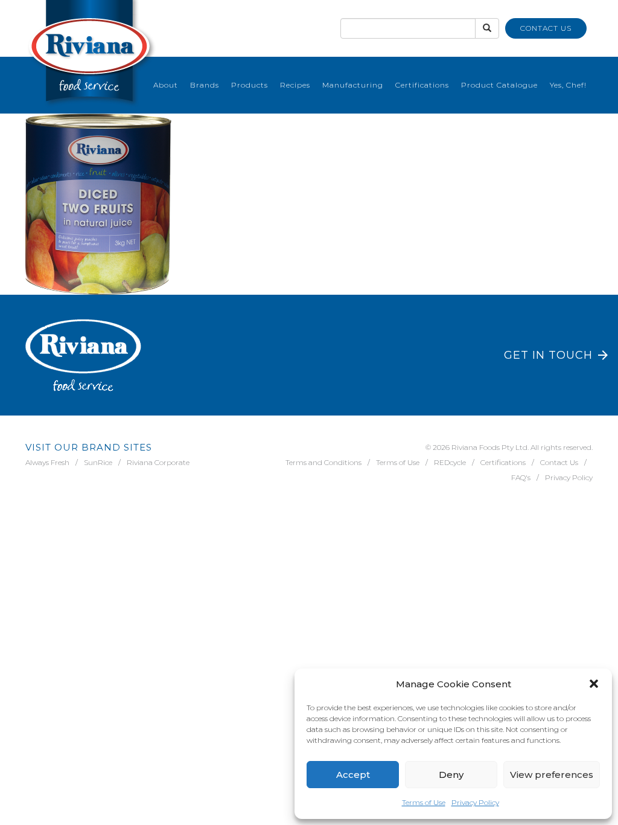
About (165, 84)
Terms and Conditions (323, 462)
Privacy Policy (475, 802)
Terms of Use (423, 802)
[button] (594, 684)
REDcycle (450, 462)
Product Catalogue (499, 84)
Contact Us (559, 462)
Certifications (422, 84)
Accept (353, 774)
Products (249, 84)
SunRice (98, 462)
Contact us (546, 28)
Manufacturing (352, 84)
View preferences (551, 774)
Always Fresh (47, 462)
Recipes (295, 84)
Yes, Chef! (568, 84)
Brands (204, 84)
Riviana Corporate (158, 462)
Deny (451, 774)
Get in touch (548, 355)
